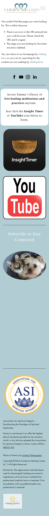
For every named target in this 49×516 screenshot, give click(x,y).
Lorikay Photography (32, 455)
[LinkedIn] (35, 77)
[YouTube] (21, 77)
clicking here (36, 61)
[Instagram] (28, 77)
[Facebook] (14, 77)
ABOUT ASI (8, 447)
